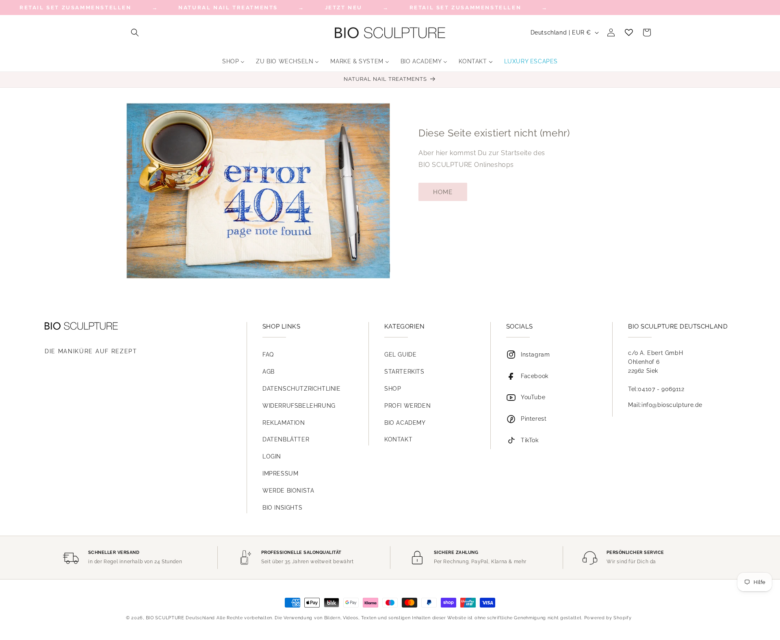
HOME (443, 192)
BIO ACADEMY (405, 422)
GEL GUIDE (400, 354)
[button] (135, 32)
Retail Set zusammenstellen (466, 7)
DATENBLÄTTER (285, 439)
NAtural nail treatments (228, 7)
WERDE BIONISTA (288, 490)
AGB (268, 371)
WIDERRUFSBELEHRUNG (299, 405)
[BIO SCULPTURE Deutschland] (134, 326)
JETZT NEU (343, 7)
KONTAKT (398, 439)
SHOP (392, 388)
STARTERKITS (404, 371)
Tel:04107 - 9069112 (656, 389)
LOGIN (271, 456)
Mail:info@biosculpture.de (665, 405)
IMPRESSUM (280, 473)
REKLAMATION (283, 422)
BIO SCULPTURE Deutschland (180, 618)
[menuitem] (233, 61)
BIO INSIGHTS (282, 507)
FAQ (268, 354)
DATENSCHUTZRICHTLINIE (301, 388)
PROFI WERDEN (407, 405)
